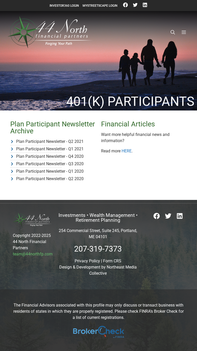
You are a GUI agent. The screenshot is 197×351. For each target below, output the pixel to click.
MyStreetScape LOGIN (100, 5)
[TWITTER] (135, 6)
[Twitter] (168, 216)
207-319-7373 (98, 248)
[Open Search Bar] (172, 32)
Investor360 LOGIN (64, 5)
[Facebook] (156, 216)
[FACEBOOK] (125, 6)
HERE (127, 151)
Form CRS (112, 260)
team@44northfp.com (33, 254)
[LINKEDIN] (145, 6)
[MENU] (183, 32)
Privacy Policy (87, 260)
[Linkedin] (179, 216)
